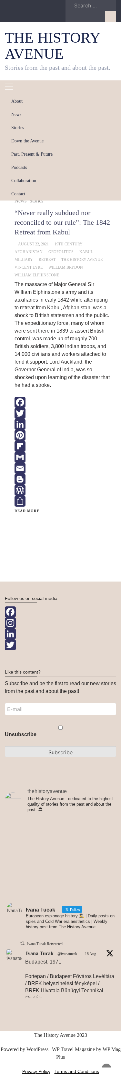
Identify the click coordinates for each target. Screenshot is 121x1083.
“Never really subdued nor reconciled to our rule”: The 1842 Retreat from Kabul (62, 222)
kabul (86, 252)
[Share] (63, 501)
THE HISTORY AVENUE (52, 45)
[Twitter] (63, 413)
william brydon (65, 267)
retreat (47, 259)
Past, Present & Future (32, 154)
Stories (17, 127)
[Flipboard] (63, 446)
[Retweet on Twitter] (22, 943)
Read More (27, 511)
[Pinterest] (63, 435)
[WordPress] (63, 490)
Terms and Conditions (77, 1071)
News (16, 114)
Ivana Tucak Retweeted (45, 944)
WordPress (37, 1049)
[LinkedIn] (63, 424)
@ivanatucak (67, 954)
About (17, 101)
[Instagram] (60, 622)
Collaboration (23, 180)
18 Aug (90, 954)
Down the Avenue (27, 141)
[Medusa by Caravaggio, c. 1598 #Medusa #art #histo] (60, 881)
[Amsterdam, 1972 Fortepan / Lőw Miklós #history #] (60, 828)
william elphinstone (37, 275)
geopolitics (61, 252)
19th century (69, 244)
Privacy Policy (36, 1071)
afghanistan (29, 252)
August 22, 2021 (33, 244)
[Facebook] (63, 402)
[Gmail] (63, 457)
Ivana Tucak (40, 953)
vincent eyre (29, 267)
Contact (18, 193)
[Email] (63, 468)
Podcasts (19, 167)
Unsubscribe (20, 734)
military (24, 259)
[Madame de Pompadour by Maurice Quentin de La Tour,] (60, 854)
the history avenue (82, 259)
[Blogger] (63, 479)
